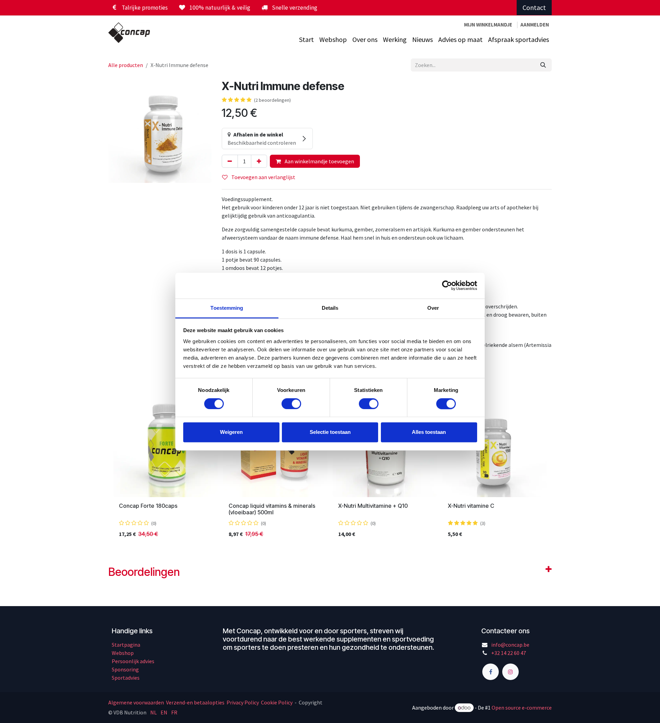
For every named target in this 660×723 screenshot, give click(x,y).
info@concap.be (510, 644)
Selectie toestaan (330, 432)
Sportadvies (126, 677)
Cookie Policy (277, 702)
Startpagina (126, 644)
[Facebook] (490, 672)
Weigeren (231, 432)
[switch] (291, 403)
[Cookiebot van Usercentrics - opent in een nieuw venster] (447, 285)
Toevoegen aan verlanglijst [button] (262, 177)
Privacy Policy (243, 702)
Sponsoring (125, 669)
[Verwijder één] (230, 161)
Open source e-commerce (522, 707)
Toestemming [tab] (226, 308)
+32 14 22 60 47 (508, 652)
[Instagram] (510, 672)
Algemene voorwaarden (136, 702)
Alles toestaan (429, 432)
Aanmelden (534, 24)
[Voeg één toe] (259, 161)
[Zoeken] (543, 65)
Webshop (123, 652)
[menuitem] (306, 39)
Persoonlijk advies (133, 661)
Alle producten (125, 65)
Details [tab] (330, 308)
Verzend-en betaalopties (195, 702)
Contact (534, 7)
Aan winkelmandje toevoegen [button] (319, 161)
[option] (330, 468)
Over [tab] (433, 308)
